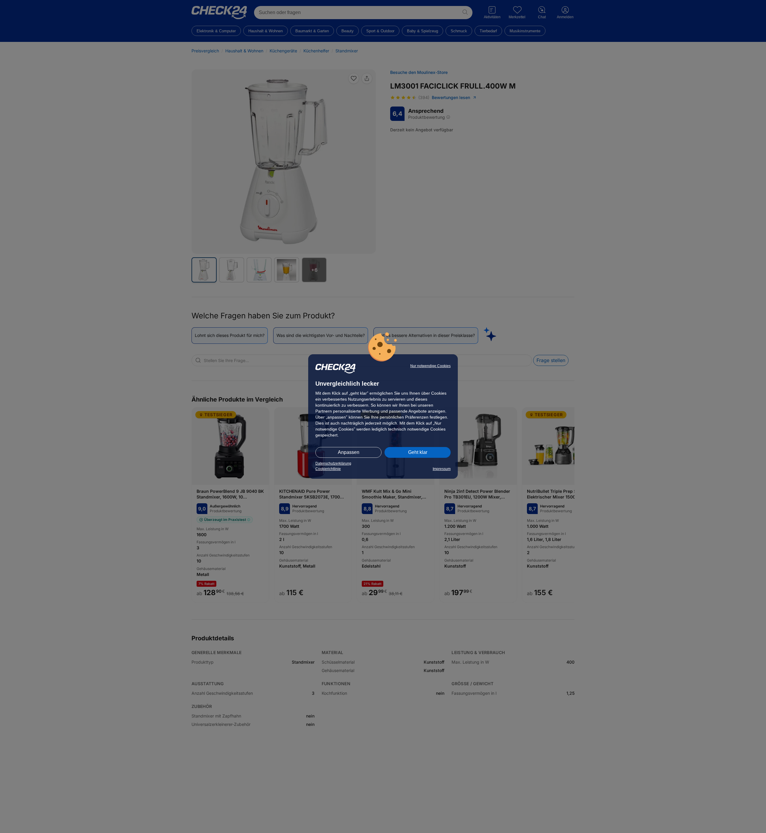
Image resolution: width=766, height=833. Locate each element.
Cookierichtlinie (328, 469)
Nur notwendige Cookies (430, 366)
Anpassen (348, 452)
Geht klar (417, 452)
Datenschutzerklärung (333, 463)
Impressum (442, 469)
